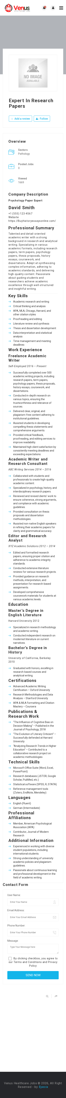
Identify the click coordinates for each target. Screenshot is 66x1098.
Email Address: (16, 910)
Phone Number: (16, 925)
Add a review (22, 118)
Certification (20, 690)
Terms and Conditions (28, 962)
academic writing (32, 877)
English (17, 803)
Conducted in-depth (24, 395)
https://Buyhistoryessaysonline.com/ (32, 220)
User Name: (14, 895)
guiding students (27, 277)
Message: (13, 940)
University (14, 658)
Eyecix (43, 1087)
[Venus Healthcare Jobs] (18, 8)
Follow (43, 118)
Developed (19, 592)
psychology (19, 383)
